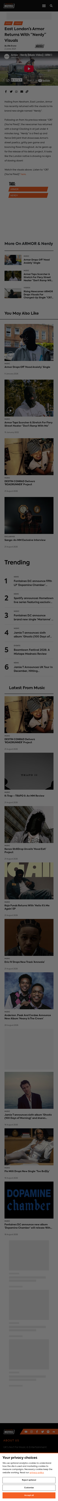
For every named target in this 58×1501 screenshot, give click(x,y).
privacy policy (37, 1473)
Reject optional (29, 1480)
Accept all (29, 1495)
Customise (29, 1488)
